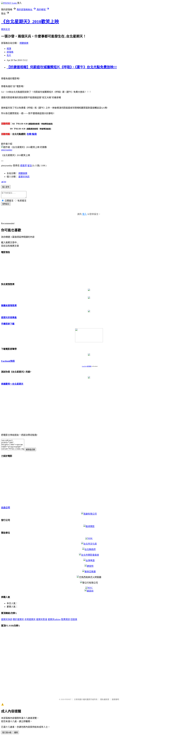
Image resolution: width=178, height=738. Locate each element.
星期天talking (54, 619)
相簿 (9, 48)
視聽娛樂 (23, 43)
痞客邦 (23, 165)
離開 (16, 732)
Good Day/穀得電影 (86, 366)
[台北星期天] (89, 429)
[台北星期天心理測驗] (89, 377)
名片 (9, 55)
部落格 (10, 52)
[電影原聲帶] (89, 355)
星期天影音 (41, 619)
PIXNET (68, 699)
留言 (29, 165)
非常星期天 (30, 619)
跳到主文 (5, 29)
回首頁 (74, 619)
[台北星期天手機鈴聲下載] (89, 341)
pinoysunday (6, 150)
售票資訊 (65, 619)
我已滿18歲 (6, 732)
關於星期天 (18, 619)
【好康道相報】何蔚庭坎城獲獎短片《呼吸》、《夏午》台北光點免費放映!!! (62, 67)
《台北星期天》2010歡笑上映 (30, 21)
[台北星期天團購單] (89, 311)
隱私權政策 (104, 699)
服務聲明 (115, 699)
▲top (3, 181)
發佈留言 (5, 204)
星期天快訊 (23, 176)
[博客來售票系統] (89, 290)
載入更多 (5, 187)
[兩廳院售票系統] (89, 298)
